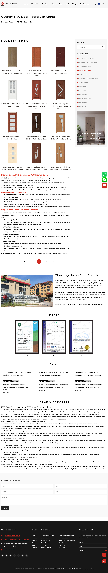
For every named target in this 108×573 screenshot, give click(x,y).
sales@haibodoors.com (12, 535)
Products (34, 538)
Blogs (74, 4)
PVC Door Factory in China (85, 569)
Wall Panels (82, 94)
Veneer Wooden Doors (86, 58)
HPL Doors (82, 90)
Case (53, 4)
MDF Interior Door (85, 74)
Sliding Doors (83, 82)
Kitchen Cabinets (84, 98)
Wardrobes (82, 106)
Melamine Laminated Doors (88, 78)
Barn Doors (82, 86)
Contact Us (84, 4)
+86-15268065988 (11, 539)
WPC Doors (82, 102)
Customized (64, 4)
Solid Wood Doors (84, 66)
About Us (35, 4)
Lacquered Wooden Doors (88, 62)
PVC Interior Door (84, 70)
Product (45, 4)
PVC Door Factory (35, 407)
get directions (10, 550)
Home (25, 4)
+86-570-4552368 (23, 539)
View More (6, 392)
